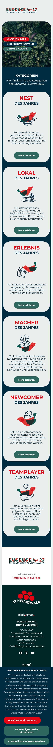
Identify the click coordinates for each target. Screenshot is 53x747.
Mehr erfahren (26, 155)
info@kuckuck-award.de (26, 578)
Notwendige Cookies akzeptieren (26, 730)
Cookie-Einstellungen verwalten (26, 741)
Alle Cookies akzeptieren (22, 720)
